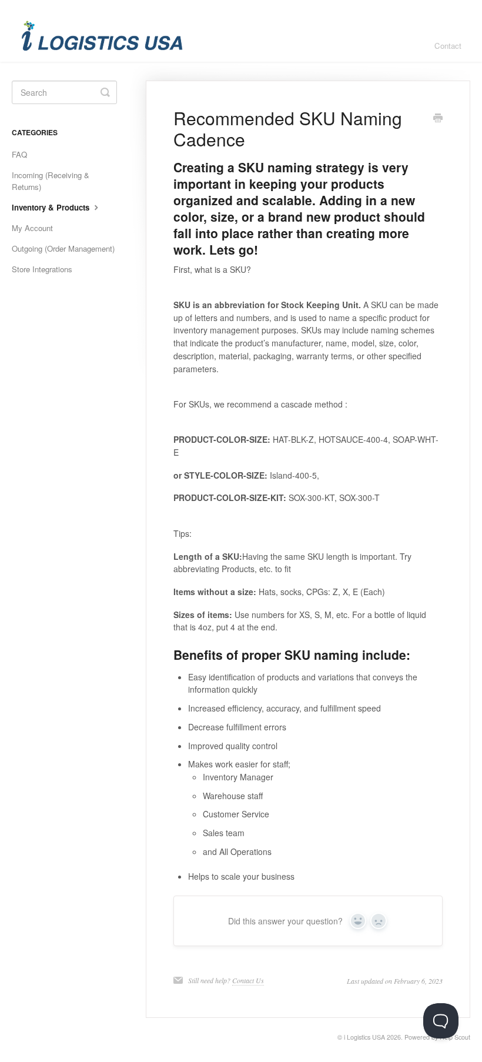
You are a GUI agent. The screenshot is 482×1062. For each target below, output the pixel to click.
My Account (32, 227)
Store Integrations (42, 269)
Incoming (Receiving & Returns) (50, 180)
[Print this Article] (438, 118)
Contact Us (248, 980)
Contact (447, 45)
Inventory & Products (52, 207)
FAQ (19, 154)
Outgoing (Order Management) (63, 248)
